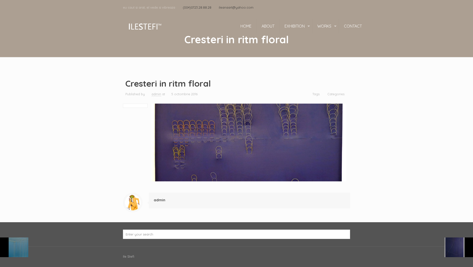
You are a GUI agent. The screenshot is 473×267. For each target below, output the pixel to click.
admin (156, 94)
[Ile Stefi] (145, 26)
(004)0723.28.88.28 (197, 7)
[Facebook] (347, 7)
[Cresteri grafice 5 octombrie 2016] (14, 247)
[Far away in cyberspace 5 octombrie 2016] (459, 247)
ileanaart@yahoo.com (236, 7)
